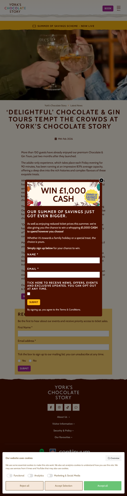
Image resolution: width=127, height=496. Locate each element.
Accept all (103, 485)
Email (33, 269)
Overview (115, 458)
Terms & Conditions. (70, 309)
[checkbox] (15, 475)
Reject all (24, 485)
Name (32, 254)
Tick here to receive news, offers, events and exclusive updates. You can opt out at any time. (62, 285)
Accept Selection (63, 485)
